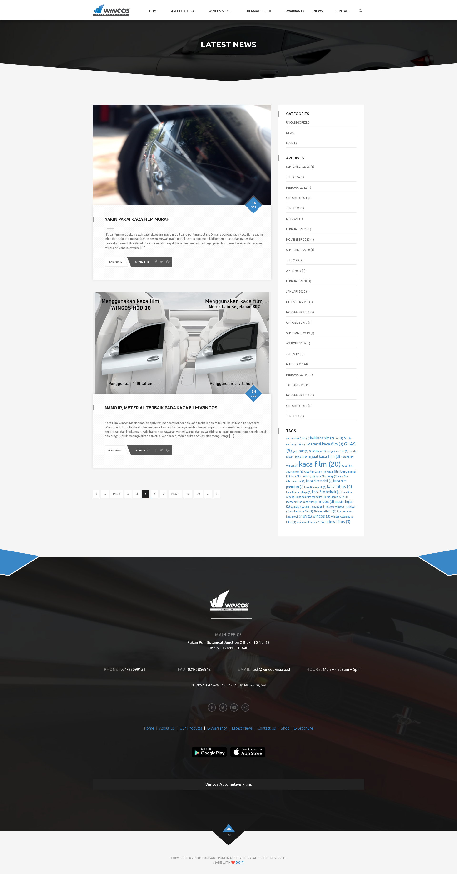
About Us (167, 728)
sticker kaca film (301, 511)
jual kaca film (326, 456)
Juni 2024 (293, 177)
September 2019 (298, 333)
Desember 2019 (297, 301)
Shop (285, 728)
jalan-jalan (303, 456)
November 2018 (298, 395)
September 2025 (298, 166)
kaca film (320, 464)
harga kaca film (337, 451)
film (303, 444)
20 (198, 493)
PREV (116, 493)
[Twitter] (161, 261)
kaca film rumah (315, 487)
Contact (342, 11)
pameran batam (302, 506)
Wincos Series (220, 11)
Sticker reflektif (325, 511)
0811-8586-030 (248, 685)
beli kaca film (322, 438)
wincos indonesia (309, 522)
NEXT (175, 493)
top (229, 834)
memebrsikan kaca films (302, 501)
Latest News (242, 728)
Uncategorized (298, 122)
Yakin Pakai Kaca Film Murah (137, 219)
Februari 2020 (296, 281)
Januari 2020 (295, 291)
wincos (321, 516)
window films (335, 522)
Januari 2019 (295, 385)
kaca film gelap (326, 476)
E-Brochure (303, 728)
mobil (326, 501)
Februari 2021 (296, 229)
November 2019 (298, 312)
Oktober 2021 (296, 197)
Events (291, 143)
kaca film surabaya (298, 492)
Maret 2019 (294, 364)
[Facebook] (156, 261)
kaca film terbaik (326, 492)
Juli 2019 (292, 353)
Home (154, 11)
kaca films (339, 486)
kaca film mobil (319, 481)
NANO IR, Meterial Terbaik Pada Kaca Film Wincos (161, 407)
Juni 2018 (293, 416)
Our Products (191, 728)
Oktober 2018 (296, 405)
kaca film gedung (303, 476)
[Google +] (168, 261)
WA (263, 685)
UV (307, 516)
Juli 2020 (292, 260)
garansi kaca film (325, 444)
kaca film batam (315, 471)
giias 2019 (300, 451)
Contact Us (267, 728)
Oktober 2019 (296, 322)
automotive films (297, 438)
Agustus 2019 (296, 343)
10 (187, 493)
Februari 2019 (296, 374)
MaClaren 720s (337, 496)
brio (339, 438)
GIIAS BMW (317, 451)
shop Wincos (337, 506)
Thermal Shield (258, 11)
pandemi (320, 506)
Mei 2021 (292, 218)
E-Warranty (294, 11)
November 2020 (298, 239)
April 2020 (293, 270)
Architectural (183, 11)
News (318, 11)
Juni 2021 (293, 208)
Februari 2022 (296, 187)
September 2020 (298, 249)
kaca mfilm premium (312, 496)
